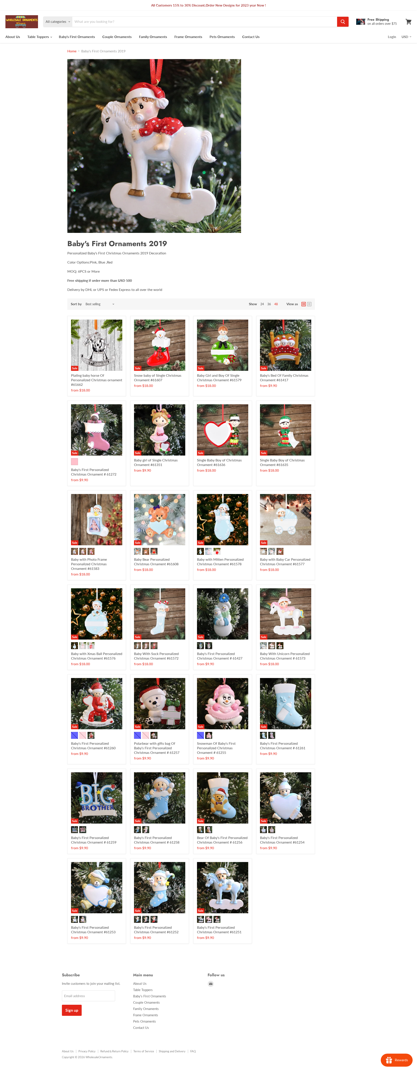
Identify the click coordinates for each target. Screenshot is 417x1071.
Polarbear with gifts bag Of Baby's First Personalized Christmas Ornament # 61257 (156, 747)
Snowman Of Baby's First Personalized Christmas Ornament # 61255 (216, 747)
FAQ (193, 1051)
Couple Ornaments (117, 37)
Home (71, 51)
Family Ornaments (153, 37)
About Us (12, 37)
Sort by (76, 304)
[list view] (309, 304)
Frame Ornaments (188, 37)
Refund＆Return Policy (114, 1051)
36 (269, 304)
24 (262, 304)
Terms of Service (143, 1051)
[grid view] (303, 304)
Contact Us (251, 37)
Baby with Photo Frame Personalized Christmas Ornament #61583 (89, 563)
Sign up (71, 1010)
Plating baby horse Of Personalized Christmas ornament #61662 (96, 379)
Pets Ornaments (222, 37)
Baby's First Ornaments (77, 37)
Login (392, 37)
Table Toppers (38, 37)
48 (276, 304)
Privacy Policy (87, 1051)
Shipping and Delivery (172, 1051)
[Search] (343, 22)
